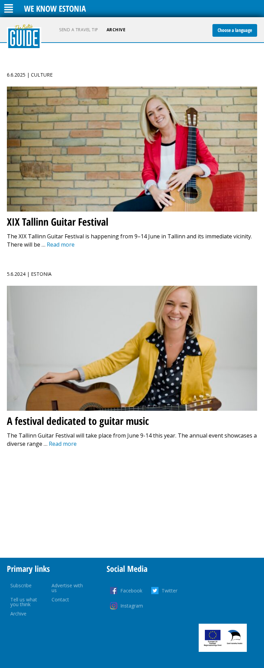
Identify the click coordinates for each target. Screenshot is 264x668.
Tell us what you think (23, 602)
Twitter (169, 590)
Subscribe (21, 585)
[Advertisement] (132, 503)
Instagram (131, 605)
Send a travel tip (78, 30)
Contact (60, 599)
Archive (116, 30)
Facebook (131, 590)
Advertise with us (67, 587)
